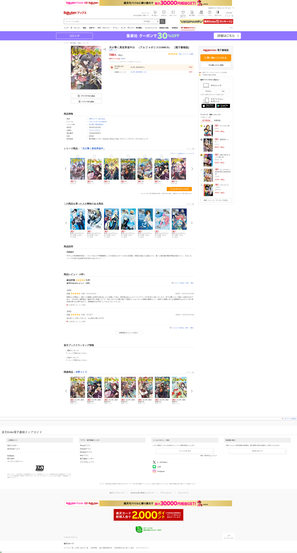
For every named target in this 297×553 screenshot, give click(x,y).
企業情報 (93, 548)
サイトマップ (183, 493)
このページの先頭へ (290, 419)
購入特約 (10, 459)
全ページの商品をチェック (180, 153)
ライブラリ (201, 15)
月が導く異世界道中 (96, 124)
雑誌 (84, 28)
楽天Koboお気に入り (183, 16)
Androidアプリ (85, 449)
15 (176, 181)
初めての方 (218, 15)
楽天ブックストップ (117, 493)
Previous (66, 222)
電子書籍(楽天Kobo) (188, 28)
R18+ (231, 28)
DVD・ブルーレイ (104, 28)
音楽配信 (175, 28)
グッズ (123, 28)
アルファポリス (94, 130)
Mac (223, 91)
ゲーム (115, 28)
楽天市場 (229, 13)
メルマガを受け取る (185, 451)
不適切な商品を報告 (209, 75)
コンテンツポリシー (15, 461)
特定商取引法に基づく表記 (124, 548)
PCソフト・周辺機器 (135, 28)
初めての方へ (12, 445)
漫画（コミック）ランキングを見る (216, 200)
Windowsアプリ (86, 452)
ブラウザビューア (87, 462)
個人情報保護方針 (105, 548)
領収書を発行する (257, 451)
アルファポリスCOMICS (98, 122)
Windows (208, 91)
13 (109, 181)
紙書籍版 (217, 120)
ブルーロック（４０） (222, 186)
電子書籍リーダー (87, 459)
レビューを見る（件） (182, 283)
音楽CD (91, 28)
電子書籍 (73, 43)
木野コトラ (113, 50)
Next (192, 222)
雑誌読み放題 (163, 28)
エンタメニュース (151, 28)
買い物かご (155, 15)
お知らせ (164, 15)
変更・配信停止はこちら (208, 455)
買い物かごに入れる (217, 57)
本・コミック (75, 28)
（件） (180, 54)
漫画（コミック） (83, 43)
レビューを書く (189, 54)
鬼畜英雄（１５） (222, 140)
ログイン (144, 13)
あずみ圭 (101, 119)
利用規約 (10, 456)
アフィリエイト (166, 493)
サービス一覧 (229, 16)
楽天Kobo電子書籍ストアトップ (142, 493)
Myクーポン (173, 15)
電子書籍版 (206, 120)
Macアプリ (84, 455)
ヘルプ (210, 15)
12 (75, 181)
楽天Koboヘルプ (13, 449)
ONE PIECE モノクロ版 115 (222, 156)
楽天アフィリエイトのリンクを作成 (214, 72)
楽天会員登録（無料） (140, 15)
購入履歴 (192, 15)
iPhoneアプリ (85, 445)
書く (192, 283)
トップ (66, 28)
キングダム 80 (224, 126)
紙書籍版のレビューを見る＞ (129, 333)
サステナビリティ (142, 548)
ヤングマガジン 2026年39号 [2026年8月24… (223, 172)
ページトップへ (229, 538)
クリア (192, 153)
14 (143, 181)
